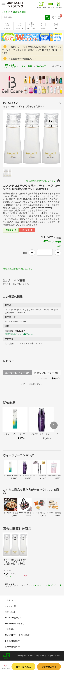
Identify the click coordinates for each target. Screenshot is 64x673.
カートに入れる (23, 667)
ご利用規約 (9, 629)
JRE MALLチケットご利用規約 (17, 635)
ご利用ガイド (10, 600)
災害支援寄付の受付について (23, 58)
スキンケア (41, 66)
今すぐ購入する (49, 667)
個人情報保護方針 (12, 647)
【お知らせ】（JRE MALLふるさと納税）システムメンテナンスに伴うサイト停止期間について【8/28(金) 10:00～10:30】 (32, 50)
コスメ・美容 (26, 66)
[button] (54, 425)
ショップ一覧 (10, 606)
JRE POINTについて (13, 618)
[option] (32, 138)
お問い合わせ (10, 612)
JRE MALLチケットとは (14, 623)
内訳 (59, 246)
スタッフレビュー (46, 372)
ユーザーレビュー (17, 372)
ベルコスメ (12, 103)
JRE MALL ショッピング (9, 66)
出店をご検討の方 (12, 641)
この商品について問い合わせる (42, 181)
